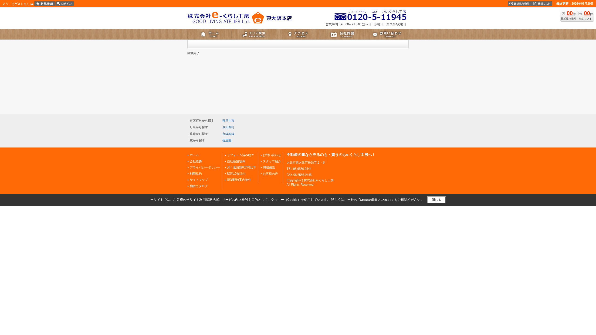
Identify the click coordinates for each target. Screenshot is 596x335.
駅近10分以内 (236, 173)
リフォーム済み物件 (240, 155)
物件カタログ (199, 186)
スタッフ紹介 (272, 161)
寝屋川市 (228, 120)
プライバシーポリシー (205, 167)
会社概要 (196, 161)
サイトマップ (199, 179)
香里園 (226, 140)
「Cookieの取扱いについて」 (375, 199)
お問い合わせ (272, 155)
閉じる (436, 199)
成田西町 (228, 127)
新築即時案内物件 (239, 179)
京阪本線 (228, 134)
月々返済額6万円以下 (241, 167)
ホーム (194, 155)
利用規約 (196, 173)
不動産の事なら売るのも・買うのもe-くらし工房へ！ (331, 155)
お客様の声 (270, 173)
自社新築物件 (236, 161)
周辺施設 (269, 167)
